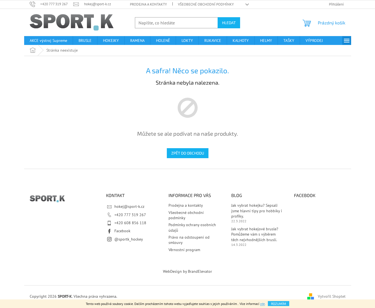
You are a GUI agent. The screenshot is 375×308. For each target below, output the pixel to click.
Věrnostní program (184, 249)
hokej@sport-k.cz (129, 206)
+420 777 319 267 (130, 214)
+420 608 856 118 (130, 222)
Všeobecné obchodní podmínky (206, 4)
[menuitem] (48, 40)
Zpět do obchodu (187, 153)
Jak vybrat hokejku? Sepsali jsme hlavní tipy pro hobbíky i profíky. (256, 211)
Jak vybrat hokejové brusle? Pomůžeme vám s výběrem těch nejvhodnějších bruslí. (254, 234)
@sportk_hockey (128, 239)
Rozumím (278, 304)
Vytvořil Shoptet (332, 296)
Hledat (229, 22)
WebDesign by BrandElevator (187, 271)
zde (262, 304)
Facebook (122, 230)
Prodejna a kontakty (148, 4)
